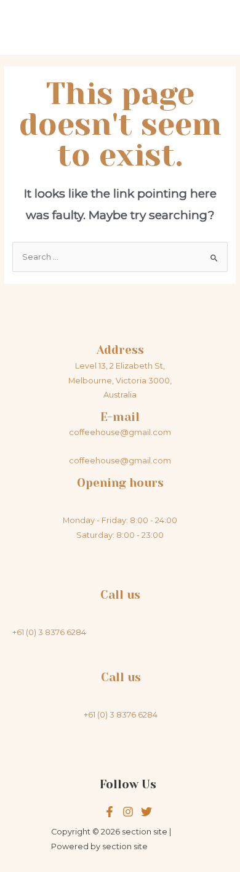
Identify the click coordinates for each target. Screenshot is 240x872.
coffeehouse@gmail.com (120, 432)
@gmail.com (145, 460)
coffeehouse (94, 460)
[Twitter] (128, 811)
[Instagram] (146, 811)
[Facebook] (109, 811)
